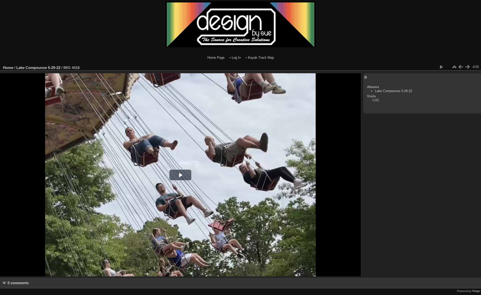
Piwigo (476, 290)
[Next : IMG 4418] (467, 67)
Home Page (215, 57)
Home (8, 67)
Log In (236, 57)
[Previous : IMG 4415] (460, 67)
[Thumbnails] (454, 67)
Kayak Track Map (261, 57)
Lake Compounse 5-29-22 (38, 67)
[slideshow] (441, 67)
